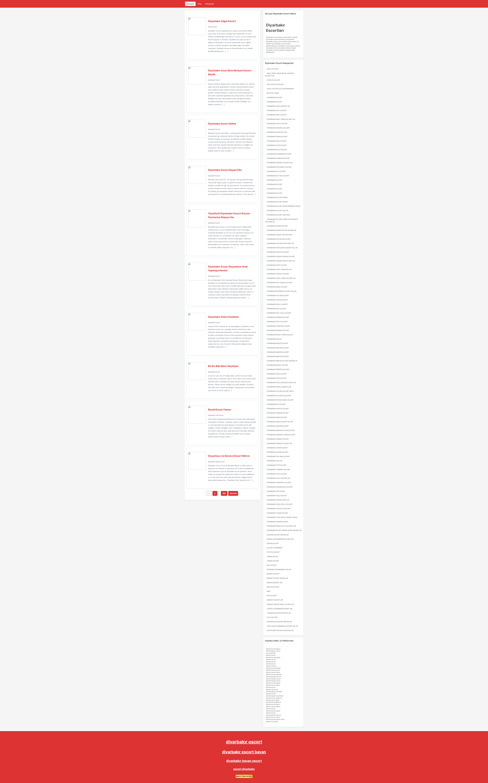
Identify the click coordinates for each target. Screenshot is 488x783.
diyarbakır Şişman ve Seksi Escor (281, 430)
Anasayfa (190, 4)
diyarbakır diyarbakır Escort (279, 154)
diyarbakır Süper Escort (277, 448)
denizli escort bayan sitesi (275, 719)
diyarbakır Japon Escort (277, 300)
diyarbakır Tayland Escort (278, 456)
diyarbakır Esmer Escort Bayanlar (281, 230)
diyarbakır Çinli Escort (277, 141)
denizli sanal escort (273, 670)
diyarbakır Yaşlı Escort (277, 496)
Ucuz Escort (272, 617)
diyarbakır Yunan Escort (277, 513)
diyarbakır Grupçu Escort (278, 274)
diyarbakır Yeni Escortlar (278, 500)
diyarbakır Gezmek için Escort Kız (281, 261)
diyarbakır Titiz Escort (276, 465)
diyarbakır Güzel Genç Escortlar (281, 278)
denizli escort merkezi (274, 698)
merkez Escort (273, 574)
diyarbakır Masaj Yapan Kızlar (280, 335)
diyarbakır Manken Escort (278, 330)
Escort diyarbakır (274, 548)
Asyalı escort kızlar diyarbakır (280, 89)
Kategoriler (209, 4)
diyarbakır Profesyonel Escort (280, 400)
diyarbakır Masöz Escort (277, 343)
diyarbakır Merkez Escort (278, 352)
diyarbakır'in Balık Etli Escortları (281, 526)
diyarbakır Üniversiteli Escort (280, 487)
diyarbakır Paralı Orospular (279, 387)
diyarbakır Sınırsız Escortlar (279, 443)
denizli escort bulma (273, 706)
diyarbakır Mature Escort (278, 348)
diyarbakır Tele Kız (275, 461)
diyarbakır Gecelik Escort (278, 252)
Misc (269, 591)
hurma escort (273, 561)
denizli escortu (271, 666)
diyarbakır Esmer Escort (277, 226)
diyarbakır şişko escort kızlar (280, 422)
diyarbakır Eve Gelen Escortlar (280, 243)
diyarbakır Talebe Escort (277, 452)
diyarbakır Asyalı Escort (277, 124)
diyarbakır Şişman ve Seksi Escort (281, 435)
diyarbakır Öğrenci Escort (278, 369)
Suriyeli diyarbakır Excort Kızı (280, 609)
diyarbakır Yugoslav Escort (279, 509)
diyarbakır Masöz (274, 339)
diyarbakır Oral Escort (277, 374)
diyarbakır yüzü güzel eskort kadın (282, 517)
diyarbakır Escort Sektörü (278, 215)
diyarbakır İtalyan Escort (278, 295)
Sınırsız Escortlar (275, 600)
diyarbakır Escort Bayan (277, 197)
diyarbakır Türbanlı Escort (278, 469)
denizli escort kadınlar (274, 674)
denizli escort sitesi (273, 685)
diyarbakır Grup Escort (277, 265)
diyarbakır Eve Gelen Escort (279, 239)
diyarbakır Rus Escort (276, 404)
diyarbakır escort (244, 741)
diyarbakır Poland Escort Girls (280, 391)
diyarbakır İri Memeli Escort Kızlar (281, 291)
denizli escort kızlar (273, 672)
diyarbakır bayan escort (244, 761)
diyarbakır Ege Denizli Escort (279, 167)
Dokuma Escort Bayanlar (278, 535)
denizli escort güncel (273, 702)
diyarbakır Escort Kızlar (277, 211)
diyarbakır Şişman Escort (278, 426)
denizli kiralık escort (273, 681)
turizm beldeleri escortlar (279, 613)
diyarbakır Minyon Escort (278, 356)
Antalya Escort (273, 80)
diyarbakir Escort (214, 223)
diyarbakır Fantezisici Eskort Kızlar (282, 248)
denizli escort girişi (272, 700)
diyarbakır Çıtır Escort (215, 415)
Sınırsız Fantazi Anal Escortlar (280, 604)
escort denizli (271, 653)
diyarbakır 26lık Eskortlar (278, 106)
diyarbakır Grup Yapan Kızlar (279, 269)
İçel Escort (272, 565)
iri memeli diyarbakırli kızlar (279, 569)
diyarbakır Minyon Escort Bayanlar (282, 361)
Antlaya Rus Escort (275, 84)
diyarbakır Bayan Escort (277, 136)
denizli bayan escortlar (274, 691)
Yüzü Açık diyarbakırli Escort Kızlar (282, 626)
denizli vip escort (272, 689)
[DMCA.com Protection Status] (244, 778)
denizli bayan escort (273, 651)
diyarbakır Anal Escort (277, 115)
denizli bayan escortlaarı (274, 696)
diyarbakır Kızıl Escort (276, 309)
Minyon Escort (273, 587)
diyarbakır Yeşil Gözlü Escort (280, 504)
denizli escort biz (272, 721)
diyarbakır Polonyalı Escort (279, 396)
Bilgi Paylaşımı (273, 93)
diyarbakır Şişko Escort (277, 417)
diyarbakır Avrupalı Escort (278, 128)
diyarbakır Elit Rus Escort (278, 176)
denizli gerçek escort (273, 715)
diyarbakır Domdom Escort (278, 158)
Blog (199, 4)
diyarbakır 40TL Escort (277, 110)
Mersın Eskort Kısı (274, 583)
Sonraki (233, 493)
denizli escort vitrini (273, 717)
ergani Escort (273, 543)
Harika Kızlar (272, 556)
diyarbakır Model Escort (277, 365)
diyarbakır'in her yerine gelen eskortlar (284, 530)
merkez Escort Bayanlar (277, 578)
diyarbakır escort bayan (244, 752)
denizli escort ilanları (273, 668)
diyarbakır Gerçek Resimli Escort (281, 256)
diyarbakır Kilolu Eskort (277, 304)
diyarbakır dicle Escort (277, 150)
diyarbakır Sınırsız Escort (278, 439)
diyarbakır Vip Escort (276, 491)
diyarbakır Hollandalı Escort (279, 283)
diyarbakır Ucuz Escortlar (278, 478)
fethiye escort (273, 552)
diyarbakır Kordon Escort (278, 317)
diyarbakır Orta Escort (277, 378)
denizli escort (271, 655)
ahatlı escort (212, 27)
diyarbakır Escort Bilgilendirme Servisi (283, 206)
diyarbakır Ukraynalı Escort (279, 482)
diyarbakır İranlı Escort (277, 287)
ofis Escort (272, 596)
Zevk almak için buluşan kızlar (280, 630)
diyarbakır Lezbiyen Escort (278, 326)
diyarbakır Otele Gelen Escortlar (281, 382)
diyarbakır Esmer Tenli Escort (280, 235)
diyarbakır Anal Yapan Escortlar (281, 119)
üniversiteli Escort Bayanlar (279, 622)
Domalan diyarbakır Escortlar (280, 539)
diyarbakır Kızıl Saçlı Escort (279, 313)
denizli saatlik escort (273, 679)
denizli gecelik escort (273, 677)
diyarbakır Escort (214, 80)
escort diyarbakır (244, 769)
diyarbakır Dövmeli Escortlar (280, 163)
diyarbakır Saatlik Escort (278, 409)
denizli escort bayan (273, 649)
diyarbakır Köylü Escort (277, 322)
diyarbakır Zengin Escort (277, 522)
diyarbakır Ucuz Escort (277, 474)
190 (224, 493)
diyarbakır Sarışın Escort (278, 413)
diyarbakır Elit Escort (276, 171)
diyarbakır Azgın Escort (216, 462)
